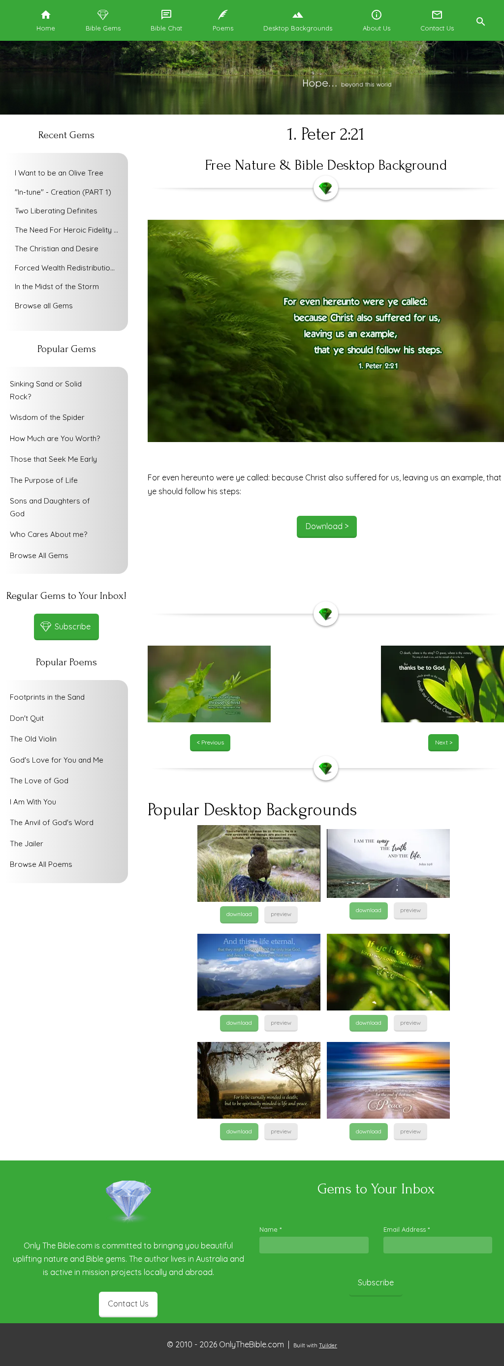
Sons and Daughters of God (50, 507)
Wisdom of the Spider (47, 417)
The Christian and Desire (56, 248)
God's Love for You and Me (56, 760)
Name (270, 1229)
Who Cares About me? (48, 534)
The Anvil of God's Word (52, 822)
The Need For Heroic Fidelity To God (69, 230)
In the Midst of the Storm (57, 286)
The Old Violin (33, 738)
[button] (480, 20)
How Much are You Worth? (55, 438)
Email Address (406, 1229)
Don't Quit (27, 718)
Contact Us (128, 1303)
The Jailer (26, 843)
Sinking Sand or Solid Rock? (46, 390)
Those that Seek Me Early (53, 459)
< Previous (210, 742)
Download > (327, 526)
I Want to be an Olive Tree (59, 173)
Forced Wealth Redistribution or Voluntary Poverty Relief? (69, 267)
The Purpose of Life (44, 480)
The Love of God (39, 780)
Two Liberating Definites (56, 210)
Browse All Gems (39, 555)
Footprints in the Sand (47, 697)
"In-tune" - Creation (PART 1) (63, 192)
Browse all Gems (44, 305)
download (239, 914)
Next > (443, 742)
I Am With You (33, 801)
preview (281, 914)
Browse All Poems (41, 864)
